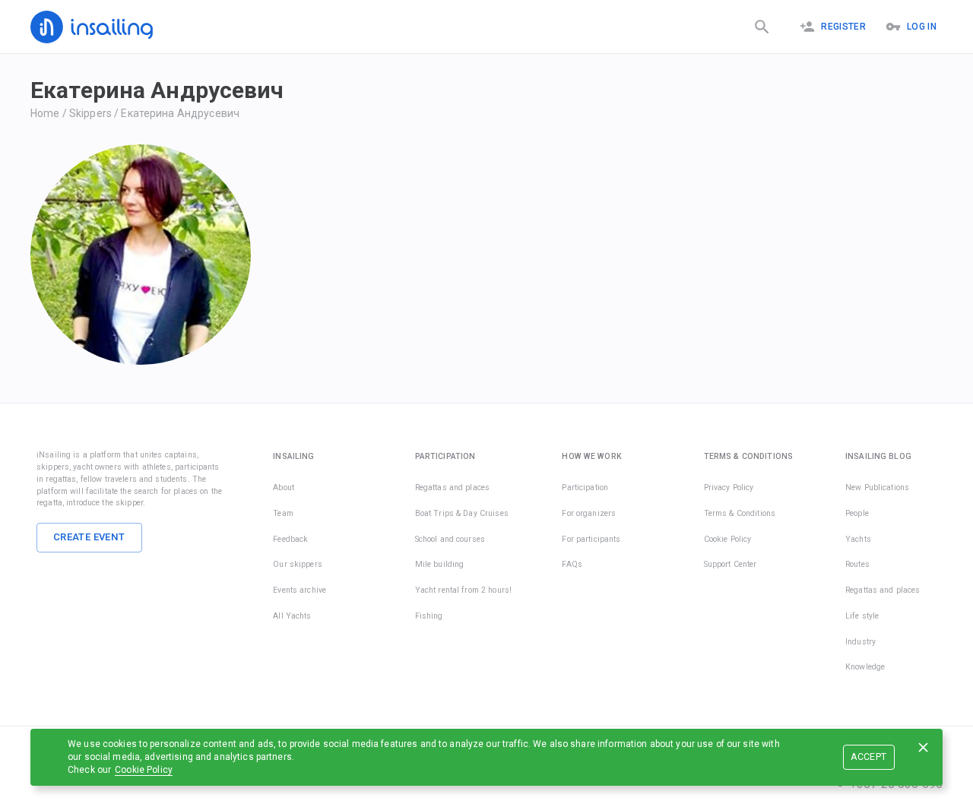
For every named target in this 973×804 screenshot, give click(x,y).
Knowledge (865, 667)
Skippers (90, 113)
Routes (857, 564)
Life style (862, 616)
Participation (585, 487)
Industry (860, 642)
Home (45, 113)
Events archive (299, 590)
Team (283, 513)
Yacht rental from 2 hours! (463, 590)
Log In (922, 26)
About (283, 487)
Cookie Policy (144, 769)
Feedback (290, 539)
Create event (89, 537)
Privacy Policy (729, 487)
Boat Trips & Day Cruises (462, 513)
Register (843, 26)
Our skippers (297, 564)
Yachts (858, 539)
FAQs (572, 564)
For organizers (589, 513)
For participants (591, 539)
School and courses (450, 539)
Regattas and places (452, 487)
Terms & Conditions (739, 513)
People (857, 513)
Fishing (429, 616)
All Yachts (292, 616)
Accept (868, 757)
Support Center (730, 564)
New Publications (877, 487)
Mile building (439, 564)
